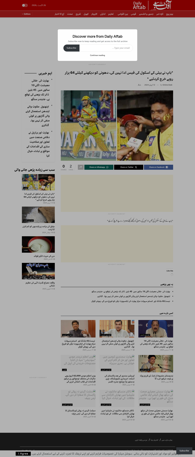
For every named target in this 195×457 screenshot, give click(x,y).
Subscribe (71, 48)
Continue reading (97, 55)
